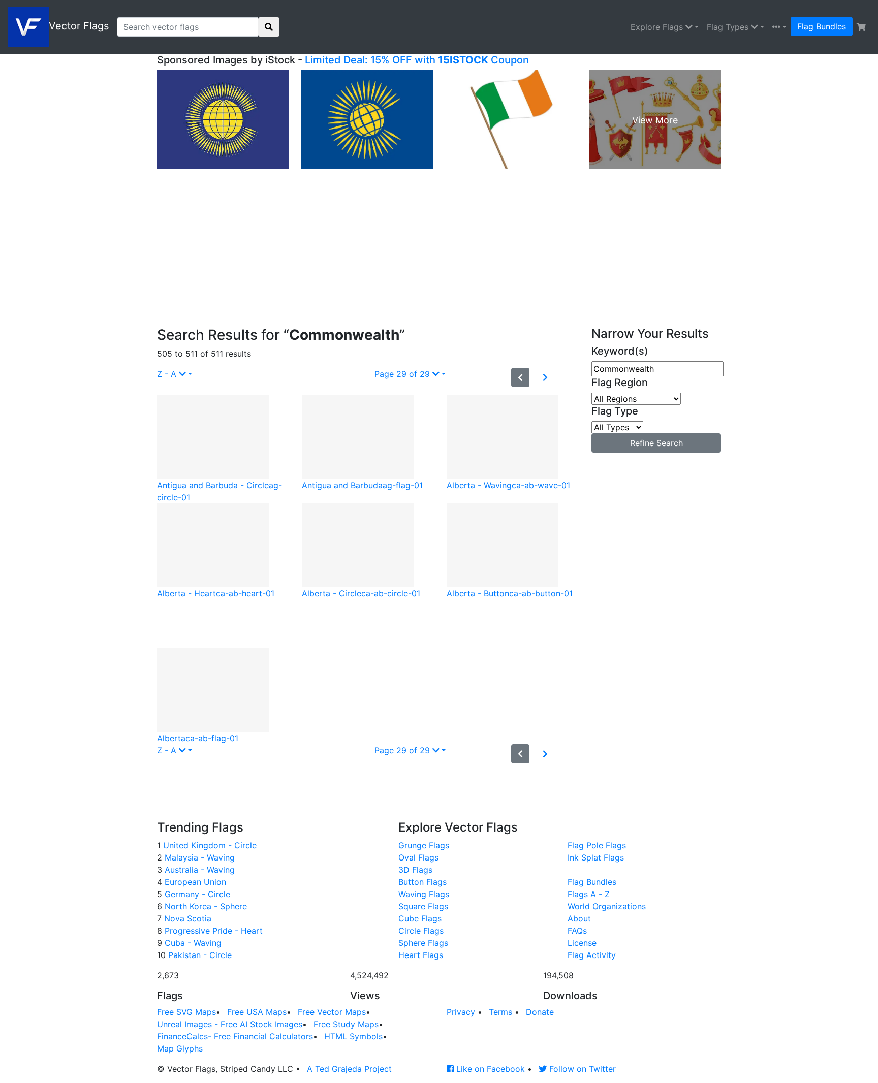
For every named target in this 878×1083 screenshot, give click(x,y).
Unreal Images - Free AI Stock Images (229, 1024)
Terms (500, 1012)
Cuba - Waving (192, 943)
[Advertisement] (439, 250)
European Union (194, 882)
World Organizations (607, 906)
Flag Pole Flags (597, 845)
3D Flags (415, 870)
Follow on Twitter (581, 1069)
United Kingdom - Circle (209, 845)
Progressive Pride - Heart (212, 931)
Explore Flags (658, 27)
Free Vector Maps (332, 1012)
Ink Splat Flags (596, 857)
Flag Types (729, 27)
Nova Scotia (186, 918)
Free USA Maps (257, 1012)
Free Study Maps (346, 1024)
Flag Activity (592, 955)
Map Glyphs (180, 1048)
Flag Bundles (821, 26)
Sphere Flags (423, 943)
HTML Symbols (353, 1036)
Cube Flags (420, 918)
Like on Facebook (489, 1069)
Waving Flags (423, 894)
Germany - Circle (196, 894)
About (579, 918)
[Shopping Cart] (861, 27)
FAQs (577, 931)
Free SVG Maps (186, 1012)
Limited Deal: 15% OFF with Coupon (417, 60)
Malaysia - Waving (198, 857)
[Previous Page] (520, 377)
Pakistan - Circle (199, 955)
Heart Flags (420, 955)
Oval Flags (418, 857)
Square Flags (423, 906)
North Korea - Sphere (204, 906)
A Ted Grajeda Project (349, 1069)
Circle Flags (421, 931)
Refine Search (656, 443)
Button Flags (422, 882)
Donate (540, 1012)
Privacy (461, 1012)
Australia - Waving (198, 870)
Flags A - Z (589, 894)
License (582, 943)
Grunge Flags (423, 845)
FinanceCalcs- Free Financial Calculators (235, 1036)
